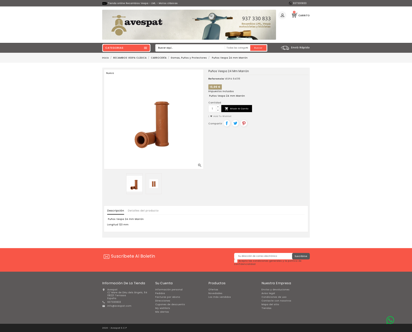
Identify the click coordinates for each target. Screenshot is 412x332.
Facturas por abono (167, 297)
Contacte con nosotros (276, 300)
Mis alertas (162, 311)
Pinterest (244, 123)
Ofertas (213, 289)
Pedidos (160, 293)
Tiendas (267, 308)
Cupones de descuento (170, 304)
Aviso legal (268, 293)
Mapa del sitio (270, 304)
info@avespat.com (119, 305)
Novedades (215, 293)
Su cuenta (164, 283)
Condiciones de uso (274, 297)
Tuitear (235, 123)
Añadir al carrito (237, 109)
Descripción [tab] (115, 210)
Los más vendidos (219, 297)
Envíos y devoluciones (276, 289)
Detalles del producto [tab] (143, 210)
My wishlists (162, 308)
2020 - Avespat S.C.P (114, 327)
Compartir (227, 123)
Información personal (169, 289)
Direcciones (162, 300)
